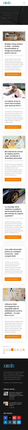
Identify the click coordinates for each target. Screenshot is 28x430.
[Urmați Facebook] (5, 418)
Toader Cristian (9, 55)
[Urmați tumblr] (10, 422)
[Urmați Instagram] (14, 422)
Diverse (21, 55)
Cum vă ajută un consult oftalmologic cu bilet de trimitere (15, 404)
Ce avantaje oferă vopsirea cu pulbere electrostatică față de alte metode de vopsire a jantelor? (14, 211)
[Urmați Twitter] (10, 418)
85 (23, 349)
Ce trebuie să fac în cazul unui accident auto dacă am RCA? (13, 103)
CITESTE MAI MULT (12, 74)
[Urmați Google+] (14, 418)
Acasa (4, 18)
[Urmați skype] (19, 422)
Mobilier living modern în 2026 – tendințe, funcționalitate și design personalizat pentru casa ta (14, 48)
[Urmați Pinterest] (19, 418)
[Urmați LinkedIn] (5, 422)
